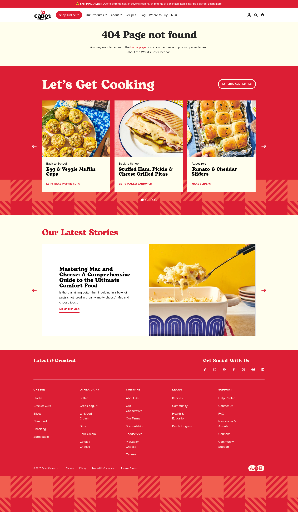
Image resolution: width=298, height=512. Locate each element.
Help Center (226, 398)
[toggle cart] (262, 15)
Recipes (131, 15)
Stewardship (134, 426)
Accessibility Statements (103, 468)
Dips (83, 426)
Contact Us (225, 406)
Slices (37, 413)
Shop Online (67, 15)
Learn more (215, 4)
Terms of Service (129, 468)
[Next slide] (263, 146)
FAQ (221, 413)
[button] (142, 200)
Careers (131, 454)
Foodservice (134, 434)
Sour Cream (88, 434)
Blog (143, 15)
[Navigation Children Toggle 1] (78, 15)
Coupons (224, 434)
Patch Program (182, 426)
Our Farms (133, 418)
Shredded (40, 421)
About (115, 15)
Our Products (95, 15)
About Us (132, 398)
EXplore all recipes (237, 84)
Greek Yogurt (88, 406)
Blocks (37, 398)
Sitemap (70, 468)
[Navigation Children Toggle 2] (106, 15)
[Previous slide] (34, 146)
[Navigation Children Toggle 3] (121, 15)
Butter (84, 398)
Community (180, 406)
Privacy (82, 468)
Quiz (174, 15)
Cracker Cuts (42, 406)
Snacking (39, 429)
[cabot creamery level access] (256, 468)
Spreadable (41, 436)
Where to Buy (158, 15)
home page (138, 47)
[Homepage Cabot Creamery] (42, 15)
